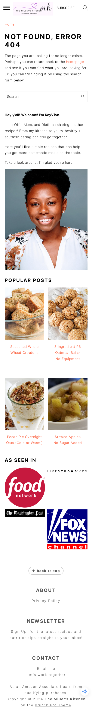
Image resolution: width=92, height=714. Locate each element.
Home (10, 24)
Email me (46, 668)
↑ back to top (46, 571)
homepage (75, 62)
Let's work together (46, 675)
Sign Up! (19, 631)
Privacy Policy (46, 601)
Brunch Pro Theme (53, 705)
